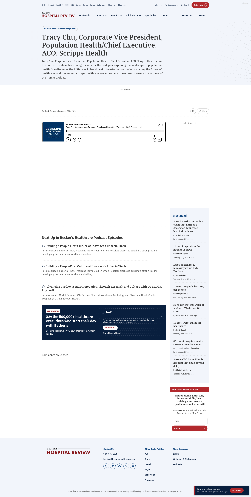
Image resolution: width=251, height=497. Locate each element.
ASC (72, 5)
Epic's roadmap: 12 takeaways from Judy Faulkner (185, 268)
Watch (177, 428)
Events (202, 15)
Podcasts (177, 464)
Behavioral (101, 5)
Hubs (165, 15)
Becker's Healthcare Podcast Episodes (60, 28)
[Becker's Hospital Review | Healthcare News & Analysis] (58, 15)
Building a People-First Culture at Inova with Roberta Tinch (86, 246)
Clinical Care (132, 15)
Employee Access (175, 491)
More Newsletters (111, 333)
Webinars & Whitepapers (185, 459)
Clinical (50, 5)
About (157, 5)
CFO (67, 5)
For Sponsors (170, 5)
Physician (112, 5)
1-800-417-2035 (110, 454)
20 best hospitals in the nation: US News (186, 248)
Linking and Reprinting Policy (154, 491)
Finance (100, 15)
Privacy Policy (130, 322)
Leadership (84, 15)
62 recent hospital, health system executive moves (188, 342)
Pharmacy (122, 5)
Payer (92, 5)
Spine (78, 5)
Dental (85, 5)
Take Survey (237, 490)
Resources (187, 15)
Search (186, 5)
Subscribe (198, 5)
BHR (43, 5)
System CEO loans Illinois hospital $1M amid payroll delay (188, 362)
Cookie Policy (135, 491)
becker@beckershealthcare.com (119, 459)
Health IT (59, 5)
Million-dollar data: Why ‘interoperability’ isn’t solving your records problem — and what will (190, 400)
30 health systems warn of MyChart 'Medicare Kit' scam (188, 308)
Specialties (150, 15)
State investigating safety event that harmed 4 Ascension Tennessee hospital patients (188, 226)
